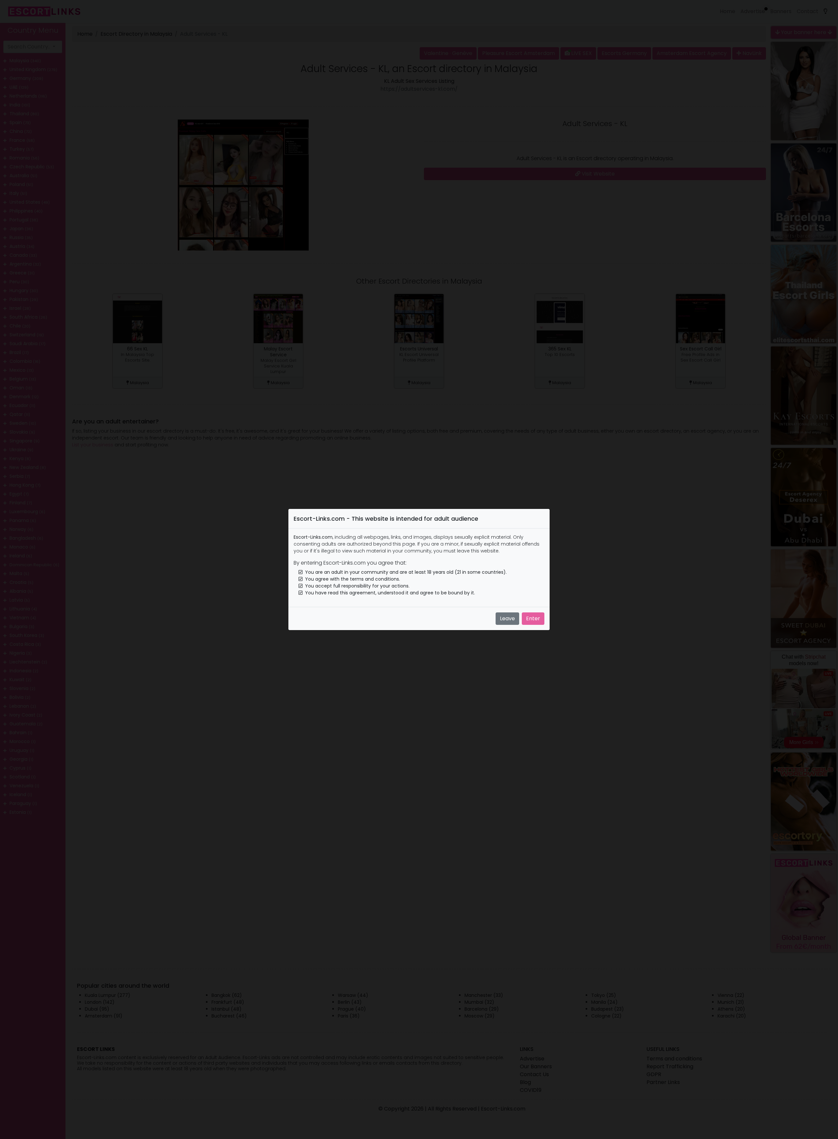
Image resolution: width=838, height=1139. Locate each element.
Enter (533, 618)
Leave (507, 618)
